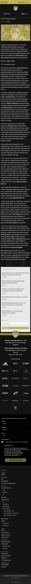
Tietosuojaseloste (5, 560)
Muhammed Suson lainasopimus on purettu (15, 297)
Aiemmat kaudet (6, 508)
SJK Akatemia (4, 481)
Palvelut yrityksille (5, 541)
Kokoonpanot (4, 518)
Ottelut (3, 486)
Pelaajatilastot (5, 525)
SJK (2, 479)
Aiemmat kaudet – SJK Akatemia (11, 513)
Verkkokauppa (20, 2)
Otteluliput (4, 2)
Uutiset (8, 21)
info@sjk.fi (15, 345)
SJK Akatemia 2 (6, 506)
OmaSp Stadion (5, 532)
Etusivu (3, 470)
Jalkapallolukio (5, 537)
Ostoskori (3, 567)
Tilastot (3, 521)
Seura (3, 528)
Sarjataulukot (5, 523)
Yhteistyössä (4, 544)
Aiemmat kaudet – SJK (9, 511)
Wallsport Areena (5, 535)
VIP (3, 494)
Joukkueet (4, 477)
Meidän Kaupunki (6, 546)
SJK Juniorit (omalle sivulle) (8, 483)
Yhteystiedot (5, 551)
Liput (3, 490)
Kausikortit (4, 492)
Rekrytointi (4, 558)
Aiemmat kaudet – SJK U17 (10, 515)
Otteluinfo (3, 497)
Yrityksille (4, 540)
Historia (3, 530)
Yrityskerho (4, 548)
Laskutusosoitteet (5, 555)
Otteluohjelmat (5, 499)
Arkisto (3, 474)
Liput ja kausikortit (5, 488)
